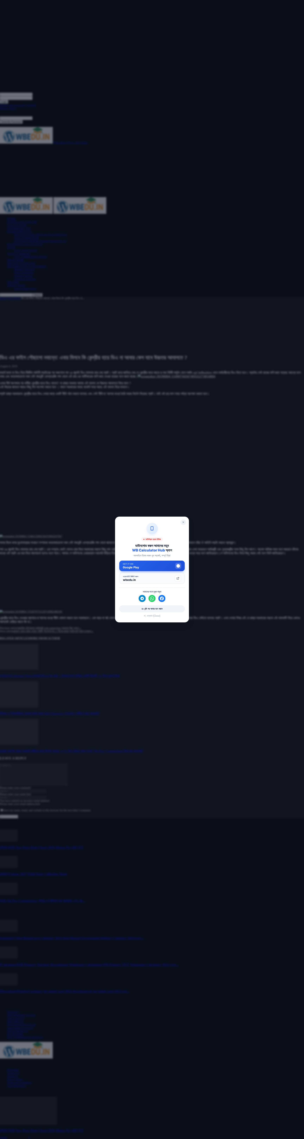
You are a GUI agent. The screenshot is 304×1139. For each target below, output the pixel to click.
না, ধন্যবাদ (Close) (152, 615)
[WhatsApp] (152, 598)
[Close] (183, 522)
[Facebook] (161, 598)
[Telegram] (142, 598)
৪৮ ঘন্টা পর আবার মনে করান (152, 608)
